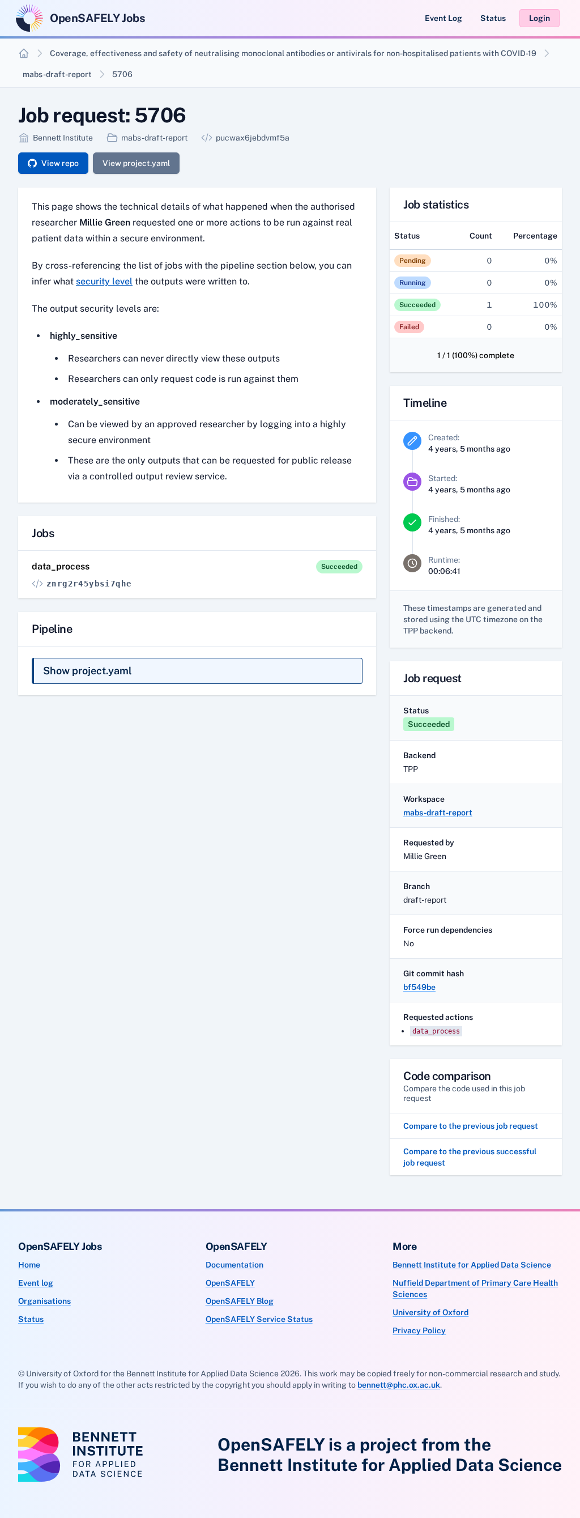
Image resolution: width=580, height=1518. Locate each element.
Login (539, 18)
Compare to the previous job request (470, 1125)
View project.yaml (136, 163)
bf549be (419, 987)
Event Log (443, 18)
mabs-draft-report (57, 74)
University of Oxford (430, 1312)
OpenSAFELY (230, 1282)
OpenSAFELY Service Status (259, 1319)
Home (29, 1264)
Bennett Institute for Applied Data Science (472, 1264)
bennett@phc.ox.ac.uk (398, 1384)
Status (493, 18)
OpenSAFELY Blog (240, 1301)
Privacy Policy (419, 1330)
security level (104, 281)
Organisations (44, 1301)
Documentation (234, 1264)
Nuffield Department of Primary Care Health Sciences (475, 1288)
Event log (35, 1282)
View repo (60, 163)
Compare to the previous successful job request (469, 1157)
